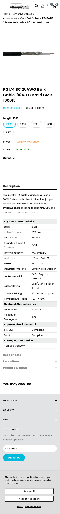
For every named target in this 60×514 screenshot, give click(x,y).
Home (6, 13)
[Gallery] (30, 54)
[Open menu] (4, 6)
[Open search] (36, 5)
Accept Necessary (29, 498)
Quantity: (9, 158)
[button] (30, 186)
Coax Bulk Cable (29, 18)
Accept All (29, 491)
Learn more (11, 483)
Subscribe (14, 457)
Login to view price (27, 141)
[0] (54, 6)
